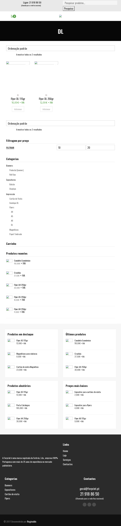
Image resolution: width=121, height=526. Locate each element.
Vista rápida (18, 89)
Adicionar (18, 109)
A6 (12, 220)
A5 (12, 216)
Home (65, 451)
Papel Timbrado (15, 234)
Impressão (10, 194)
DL (12, 224)
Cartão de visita (12, 494)
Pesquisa (68, 8)
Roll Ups (12, 174)
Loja (64, 455)
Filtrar (10, 147)
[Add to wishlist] (26, 63)
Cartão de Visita (15, 198)
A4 (12, 211)
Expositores (11, 179)
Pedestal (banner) (16, 170)
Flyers (11, 207)
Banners (9, 165)
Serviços (67, 459)
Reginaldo (31, 521)
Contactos (67, 464)
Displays (12, 188)
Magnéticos (14, 229)
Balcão (12, 184)
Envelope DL (14, 202)
